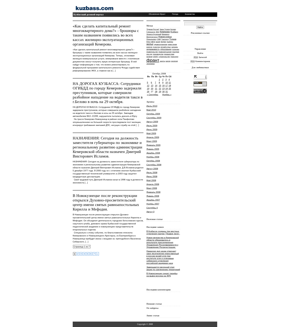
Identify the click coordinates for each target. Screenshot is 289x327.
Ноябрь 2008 (152, 157)
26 (148, 91)
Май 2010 (151, 110)
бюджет (163, 42)
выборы (170, 42)
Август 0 (150, 211)
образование (166, 49)
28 (156, 91)
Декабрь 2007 (153, 200)
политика (175, 49)
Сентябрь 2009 (153, 118)
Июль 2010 (151, 106)
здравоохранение (160, 44)
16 (163, 85)
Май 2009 (151, 133)
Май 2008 (151, 180)
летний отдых (165, 47)
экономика (150, 64)
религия (149, 57)
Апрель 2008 (152, 184)
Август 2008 (152, 168)
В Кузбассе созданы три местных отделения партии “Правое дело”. (163, 232)
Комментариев (200, 61)
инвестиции (172, 44)
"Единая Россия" (152, 29)
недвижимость (153, 49)
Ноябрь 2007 (152, 204)
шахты (162, 61)
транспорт (174, 57)
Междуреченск (152, 37)
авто (153, 41)
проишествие (169, 54)
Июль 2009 (151, 125)
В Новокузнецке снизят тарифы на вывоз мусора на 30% (161, 274)
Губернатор (150, 32)
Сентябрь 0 (152, 208)
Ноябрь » (166, 94)
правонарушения (165, 52)
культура (156, 47)
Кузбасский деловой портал (88, 14)
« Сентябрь (152, 94)
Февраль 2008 (153, 192)
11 (170, 82)
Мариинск (165, 34)
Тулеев (172, 39)
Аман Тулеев (165, 29)
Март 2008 (151, 188)
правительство (152, 52)
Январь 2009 (152, 149)
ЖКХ (157, 32)
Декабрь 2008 (153, 153)
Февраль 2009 (153, 145)
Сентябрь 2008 (153, 165)
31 (166, 91)
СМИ (159, 39)
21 (156, 88)
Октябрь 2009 (153, 114)
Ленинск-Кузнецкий (153, 34)
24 (166, 88)
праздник (175, 52)
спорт (155, 57)
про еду (149, 54)
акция (158, 42)
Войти (200, 53)
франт (152, 60)
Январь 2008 (152, 196)
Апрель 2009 (152, 137)
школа (168, 61)
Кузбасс (174, 32)
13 (152, 85)
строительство (164, 57)
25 (170, 88)
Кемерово (165, 31)
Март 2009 (151, 141)
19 (148, 88)
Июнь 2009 (151, 129)
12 (148, 85)
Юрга (148, 42)
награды (174, 47)
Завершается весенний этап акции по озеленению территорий (163, 268)
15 (160, 85)
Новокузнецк (165, 36)
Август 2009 (152, 121)
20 (152, 88)
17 (166, 85)
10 (166, 82)
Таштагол (165, 39)
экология (174, 61)
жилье (149, 44)
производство (158, 54)
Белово (173, 29)
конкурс (149, 47)
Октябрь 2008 (153, 161)
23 (163, 88)
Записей (200, 57)
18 (170, 85)
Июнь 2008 (151, 176)
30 (163, 91)
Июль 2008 (151, 172)
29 (160, 91)
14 (156, 85)
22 (160, 88)
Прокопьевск (151, 39)
